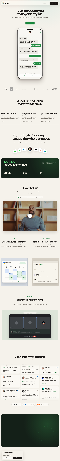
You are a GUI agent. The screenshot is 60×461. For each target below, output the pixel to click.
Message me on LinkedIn (29, 75)
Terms (58, 455)
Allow (17, 457)
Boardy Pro (45, 3)
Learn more (9, 455)
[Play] (30, 216)
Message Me (53, 3)
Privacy (55, 455)
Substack (33, 455)
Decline (7, 457)
